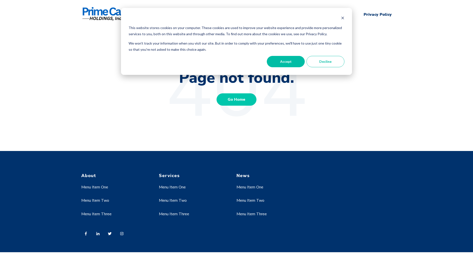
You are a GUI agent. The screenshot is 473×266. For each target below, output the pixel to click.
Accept (286, 61)
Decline (325, 61)
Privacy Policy (378, 14)
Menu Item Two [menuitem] (95, 200)
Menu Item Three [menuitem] (96, 214)
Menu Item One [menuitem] (94, 187)
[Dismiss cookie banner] (342, 19)
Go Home (236, 99)
